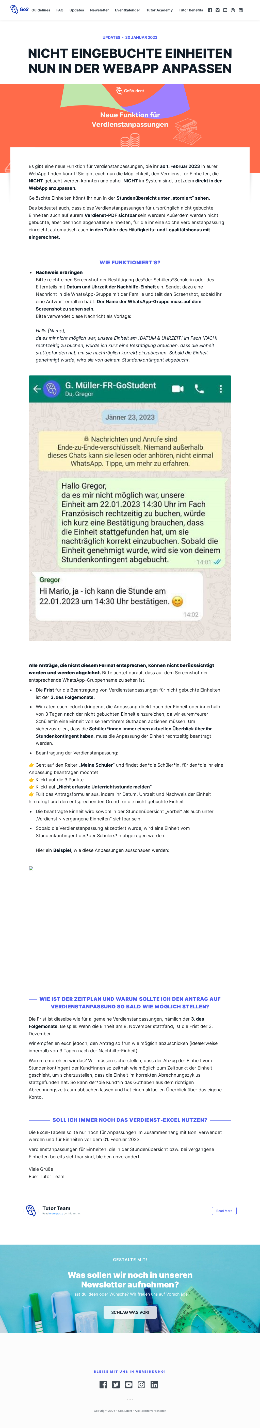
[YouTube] (225, 10)
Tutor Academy (159, 10)
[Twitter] (217, 10)
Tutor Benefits (191, 10)
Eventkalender (127, 10)
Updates (77, 10)
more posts (56, 1213)
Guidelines (40, 10)
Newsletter (99, 10)
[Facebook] (210, 10)
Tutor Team (56, 1208)
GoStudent (125, 1411)
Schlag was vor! (130, 1312)
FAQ (59, 10)
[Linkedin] (243, 10)
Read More (224, 1211)
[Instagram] (233, 10)
